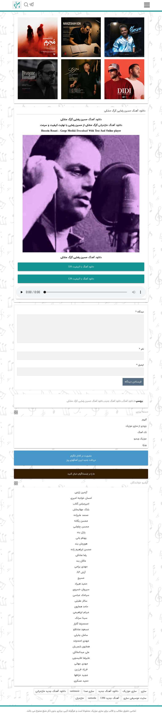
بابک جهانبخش (81, 509)
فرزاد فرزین (81, 669)
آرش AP (81, 572)
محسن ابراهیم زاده (81, 549)
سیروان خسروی (81, 589)
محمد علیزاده (81, 515)
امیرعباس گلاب (81, 504)
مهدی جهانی (81, 663)
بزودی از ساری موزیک (136, 426)
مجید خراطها (81, 675)
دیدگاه (139, 311)
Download (82, 131)
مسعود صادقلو (81, 629)
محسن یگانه (81, 521)
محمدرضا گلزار (81, 623)
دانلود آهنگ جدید (112, 401)
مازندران (80, 698)
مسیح (81, 578)
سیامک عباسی (81, 595)
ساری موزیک (130, 691)
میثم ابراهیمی (81, 612)
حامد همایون (81, 606)
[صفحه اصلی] (17, 5)
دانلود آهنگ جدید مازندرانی (50, 691)
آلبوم (144, 419)
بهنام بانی (81, 538)
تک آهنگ (142, 432)
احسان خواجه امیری (81, 498)
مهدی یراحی (81, 566)
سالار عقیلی (81, 601)
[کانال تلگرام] (31, 6)
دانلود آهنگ (95, 119)
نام (141, 349)
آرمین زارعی (81, 492)
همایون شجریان (81, 646)
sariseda (92, 698)
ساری (143, 691)
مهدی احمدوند (81, 641)
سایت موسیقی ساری (134, 698)
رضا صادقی (81, 555)
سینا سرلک (81, 618)
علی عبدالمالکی (81, 652)
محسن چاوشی (81, 526)
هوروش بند (81, 544)
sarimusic (75, 691)
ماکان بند (81, 561)
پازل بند (81, 532)
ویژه (144, 445)
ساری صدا (89, 691)
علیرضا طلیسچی (81, 658)
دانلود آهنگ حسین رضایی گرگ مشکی (85, 401)
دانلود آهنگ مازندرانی (110, 125)
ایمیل (140, 365)
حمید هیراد (81, 583)
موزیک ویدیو (140, 438)
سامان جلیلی (81, 635)
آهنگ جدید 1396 (109, 698)
